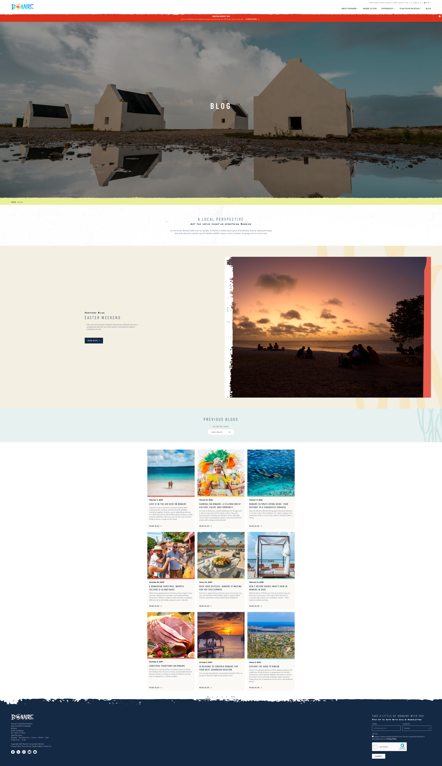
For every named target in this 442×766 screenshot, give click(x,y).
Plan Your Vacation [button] (409, 8)
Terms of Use (26, 746)
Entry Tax (372, 3)
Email (374, 724)
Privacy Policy (16, 746)
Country (406, 724)
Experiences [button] (387, 8)
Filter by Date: (221, 426)
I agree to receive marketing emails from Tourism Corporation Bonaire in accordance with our (398, 738)
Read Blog (154, 526)
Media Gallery (37, 746)
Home (13, 202)
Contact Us (47, 746)
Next (233, 696)
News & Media (398, 3)
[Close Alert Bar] (440, 16)
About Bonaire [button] (349, 8)
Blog (428, 8)
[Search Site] (420, 2)
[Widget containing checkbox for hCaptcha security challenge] (389, 746)
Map (407, 3)
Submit (378, 756)
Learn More (251, 19)
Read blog (93, 341)
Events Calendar (385, 3)
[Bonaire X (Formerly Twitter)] (13, 752)
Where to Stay (370, 8)
